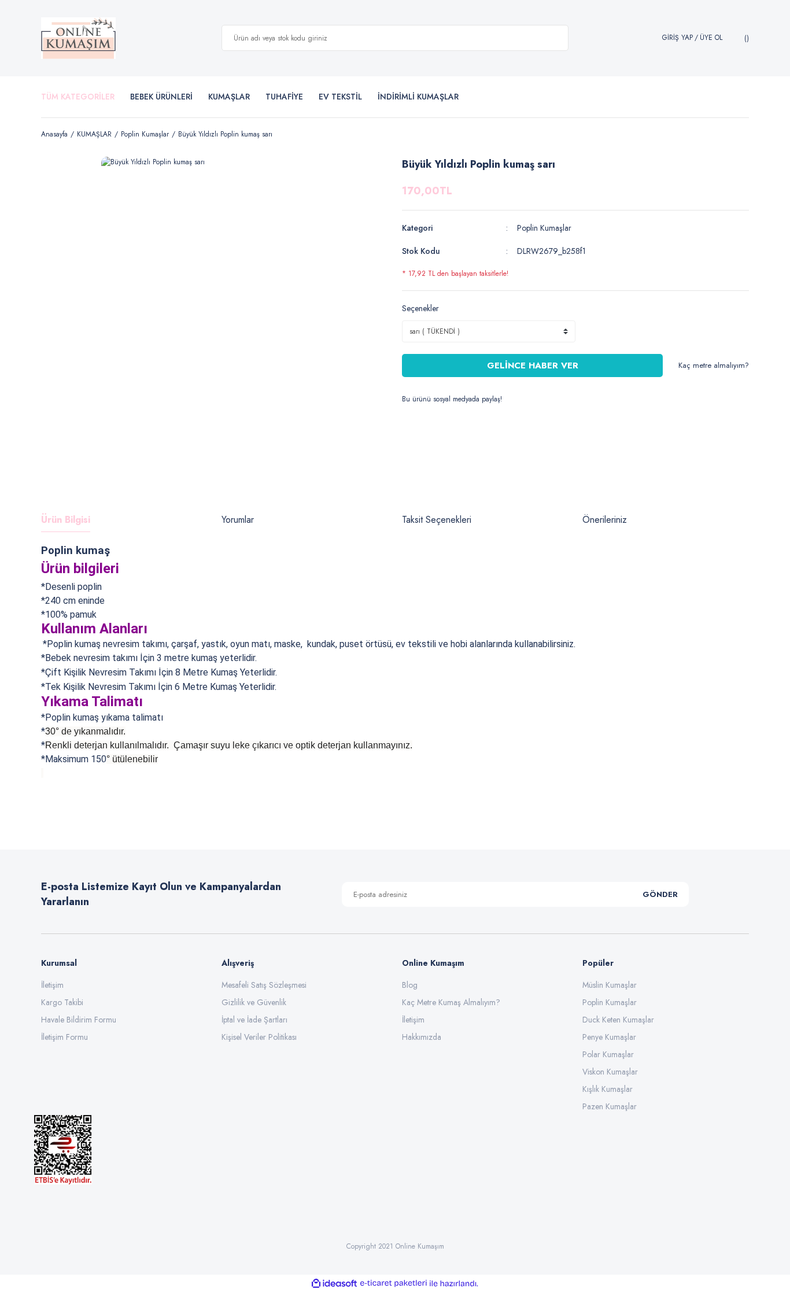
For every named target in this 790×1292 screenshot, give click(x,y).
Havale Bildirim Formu (78, 1019)
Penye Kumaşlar (609, 1037)
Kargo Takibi (62, 1002)
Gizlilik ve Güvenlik (254, 1002)
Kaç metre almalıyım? (713, 365)
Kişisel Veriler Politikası (259, 1037)
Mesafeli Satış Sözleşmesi (264, 985)
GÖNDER (660, 894)
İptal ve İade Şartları (254, 1019)
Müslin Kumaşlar (609, 985)
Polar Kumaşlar (608, 1054)
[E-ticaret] (393, 1283)
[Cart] (745, 38)
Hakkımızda (421, 1037)
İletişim (52, 985)
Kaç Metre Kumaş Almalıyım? (451, 1002)
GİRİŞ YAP (677, 38)
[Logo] (78, 38)
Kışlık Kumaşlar (607, 1089)
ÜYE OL (711, 38)
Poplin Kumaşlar (544, 228)
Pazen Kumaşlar (609, 1106)
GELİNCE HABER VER (532, 365)
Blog (410, 985)
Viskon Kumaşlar (610, 1071)
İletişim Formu (64, 1037)
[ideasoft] (334, 1283)
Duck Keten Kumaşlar (618, 1019)
